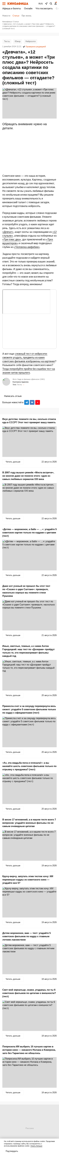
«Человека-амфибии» (27, 247)
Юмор (17, 41)
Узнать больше (36, 1146)
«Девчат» (7, 232)
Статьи (16, 16)
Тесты (7, 41)
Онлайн (28, 8)
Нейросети (30, 41)
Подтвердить (12, 1151)
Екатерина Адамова (20, 382)
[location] (46, 3)
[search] (51, 3)
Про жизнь (26, 16)
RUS (41, 4)
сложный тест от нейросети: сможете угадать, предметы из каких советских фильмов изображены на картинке (28, 357)
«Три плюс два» (11, 239)
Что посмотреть (44, 8)
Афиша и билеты (11, 8)
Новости (6, 16)
